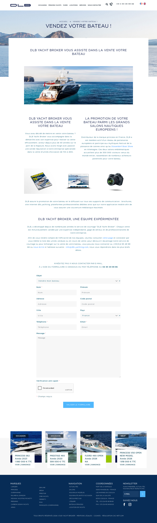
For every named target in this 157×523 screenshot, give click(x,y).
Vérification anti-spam (48, 381)
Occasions (42, 5)
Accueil (63, 21)
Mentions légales (84, 515)
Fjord (65, 5)
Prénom (84, 287)
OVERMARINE (15, 492)
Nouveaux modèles (77, 492)
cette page (108, 238)
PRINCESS (14, 489)
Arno (13, 507)
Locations (73, 5)
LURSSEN (14, 486)
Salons (72, 489)
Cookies (97, 515)
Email (83, 322)
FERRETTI (42, 499)
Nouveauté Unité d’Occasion (80, 495)
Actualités (73, 486)
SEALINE (42, 487)
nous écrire (38, 247)
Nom (39, 287)
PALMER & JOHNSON (18, 495)
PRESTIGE (42, 493)
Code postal (86, 299)
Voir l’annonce (22, 465)
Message (41, 333)
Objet (39, 276)
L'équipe (72, 501)
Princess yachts (54, 5)
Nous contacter (94, 5)
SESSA (41, 490)
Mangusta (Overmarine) (49, 505)
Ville (38, 310)
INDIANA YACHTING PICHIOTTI (21, 498)
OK (142, 494)
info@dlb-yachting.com (77, 247)
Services (82, 5)
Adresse (40, 299)
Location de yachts (77, 507)
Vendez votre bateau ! (85, 21)
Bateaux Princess (76, 504)
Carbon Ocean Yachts (20, 504)
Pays (82, 310)
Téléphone (42, 322)
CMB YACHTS (43, 496)
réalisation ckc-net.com (113, 515)
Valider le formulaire (78, 405)
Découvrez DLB (75, 498)
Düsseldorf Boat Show (122, 146)
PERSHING (14, 501)
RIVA (41, 502)
